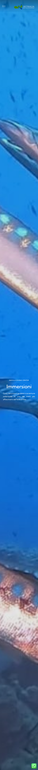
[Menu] (4, 6)
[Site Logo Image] (24, 7)
